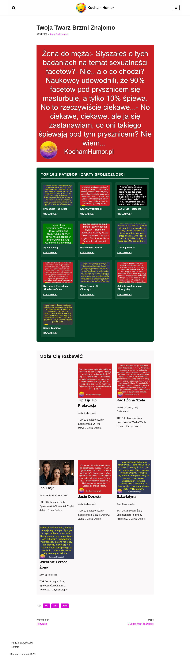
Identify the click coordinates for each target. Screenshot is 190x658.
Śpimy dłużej (50, 247)
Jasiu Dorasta (89, 496)
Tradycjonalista (126, 247)
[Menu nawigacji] (176, 7)
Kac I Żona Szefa (131, 400)
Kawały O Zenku (124, 407)
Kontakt (15, 647)
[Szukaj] (14, 8)
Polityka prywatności (22, 643)
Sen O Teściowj (52, 328)
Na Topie (43, 495)
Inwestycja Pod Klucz (55, 209)
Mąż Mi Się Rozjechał (129, 209)
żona (64, 606)
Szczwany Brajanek (91, 209)
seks (55, 606)
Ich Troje (46, 488)
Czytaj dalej (50, 214)
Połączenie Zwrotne (91, 247)
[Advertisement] (56, 409)
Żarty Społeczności (59, 34)
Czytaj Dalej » (94, 428)
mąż (46, 606)
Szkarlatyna (126, 496)
